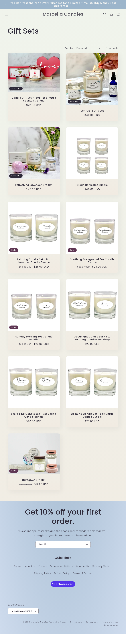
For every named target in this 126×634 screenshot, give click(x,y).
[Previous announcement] (6, 4)
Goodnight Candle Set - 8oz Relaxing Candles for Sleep (92, 338)
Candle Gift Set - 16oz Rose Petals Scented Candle (34, 99)
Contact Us (82, 566)
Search (18, 566)
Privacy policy (92, 622)
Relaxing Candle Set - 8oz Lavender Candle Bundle (34, 261)
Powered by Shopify (58, 622)
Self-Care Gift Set (92, 110)
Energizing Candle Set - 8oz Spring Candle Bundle (33, 415)
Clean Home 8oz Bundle (92, 185)
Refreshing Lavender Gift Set (34, 185)
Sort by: (69, 48)
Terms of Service (82, 573)
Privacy (43, 566)
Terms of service (110, 622)
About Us (30, 566)
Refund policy (76, 622)
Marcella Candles (39, 622)
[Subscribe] (87, 544)
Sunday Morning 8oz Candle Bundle (33, 338)
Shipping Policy (42, 573)
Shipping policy (111, 625)
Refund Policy (62, 573)
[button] (6, 14)
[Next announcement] (120, 4)
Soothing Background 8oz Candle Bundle (92, 261)
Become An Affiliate (61, 566)
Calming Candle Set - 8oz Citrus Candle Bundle (92, 415)
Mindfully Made (100, 566)
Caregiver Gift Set (34, 479)
